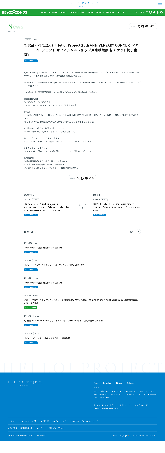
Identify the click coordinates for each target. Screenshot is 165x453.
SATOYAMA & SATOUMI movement (19, 435)
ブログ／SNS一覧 (141, 405)
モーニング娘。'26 (101, 391)
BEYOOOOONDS (100, 394)
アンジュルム (117, 391)
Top (96, 383)
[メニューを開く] (160, 4)
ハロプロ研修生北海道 (102, 397)
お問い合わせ (12, 428)
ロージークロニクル (132, 394)
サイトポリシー (40, 428)
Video (90, 12)
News (43, 12)
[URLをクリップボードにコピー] (152, 26)
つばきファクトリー (146, 391)
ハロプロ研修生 (150, 394)
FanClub (120, 12)
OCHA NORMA (115, 394)
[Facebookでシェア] (142, 26)
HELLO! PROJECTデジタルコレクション (83, 421)
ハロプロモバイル (58, 421)
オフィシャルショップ (26, 421)
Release (100, 12)
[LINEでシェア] (146, 26)
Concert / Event (77, 12)
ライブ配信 (43, 421)
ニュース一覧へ (82, 206)
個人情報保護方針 (26, 428)
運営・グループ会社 (55, 428)
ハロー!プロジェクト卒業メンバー (106, 408)
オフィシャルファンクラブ (103, 405)
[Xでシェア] (139, 26)
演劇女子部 (40, 435)
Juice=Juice (130, 391)
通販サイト (124, 405)
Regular (63, 12)
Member (110, 12)
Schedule (53, 12)
